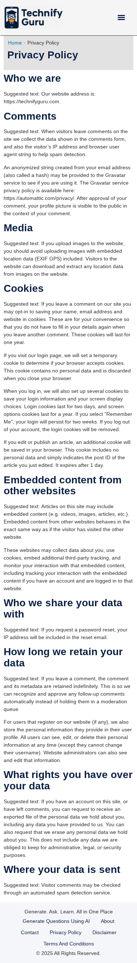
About (107, 921)
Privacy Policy (65, 932)
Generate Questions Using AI (56, 921)
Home (15, 43)
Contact (30, 932)
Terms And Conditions (68, 944)
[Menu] (121, 17)
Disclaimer (104, 932)
